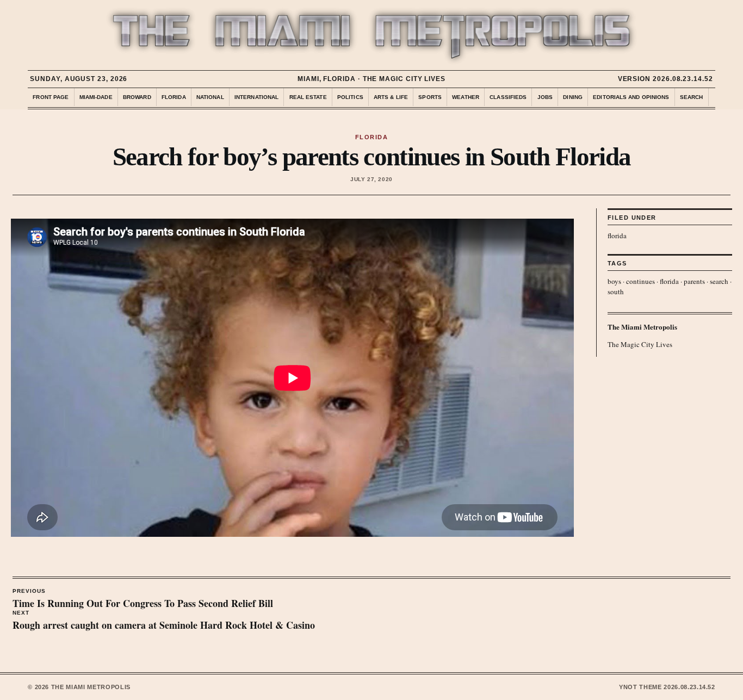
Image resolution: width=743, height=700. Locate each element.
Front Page (51, 97)
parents (694, 281)
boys (614, 281)
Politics (350, 97)
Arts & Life (391, 97)
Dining (573, 97)
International (256, 97)
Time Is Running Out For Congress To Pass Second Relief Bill (143, 599)
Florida (174, 97)
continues (640, 281)
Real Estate (308, 97)
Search (691, 97)
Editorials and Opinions (631, 97)
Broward (137, 97)
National (210, 97)
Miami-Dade (96, 97)
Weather (465, 97)
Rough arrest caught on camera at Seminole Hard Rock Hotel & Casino (164, 621)
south (616, 291)
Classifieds (508, 97)
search (719, 281)
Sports (430, 97)
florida (617, 235)
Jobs (545, 97)
